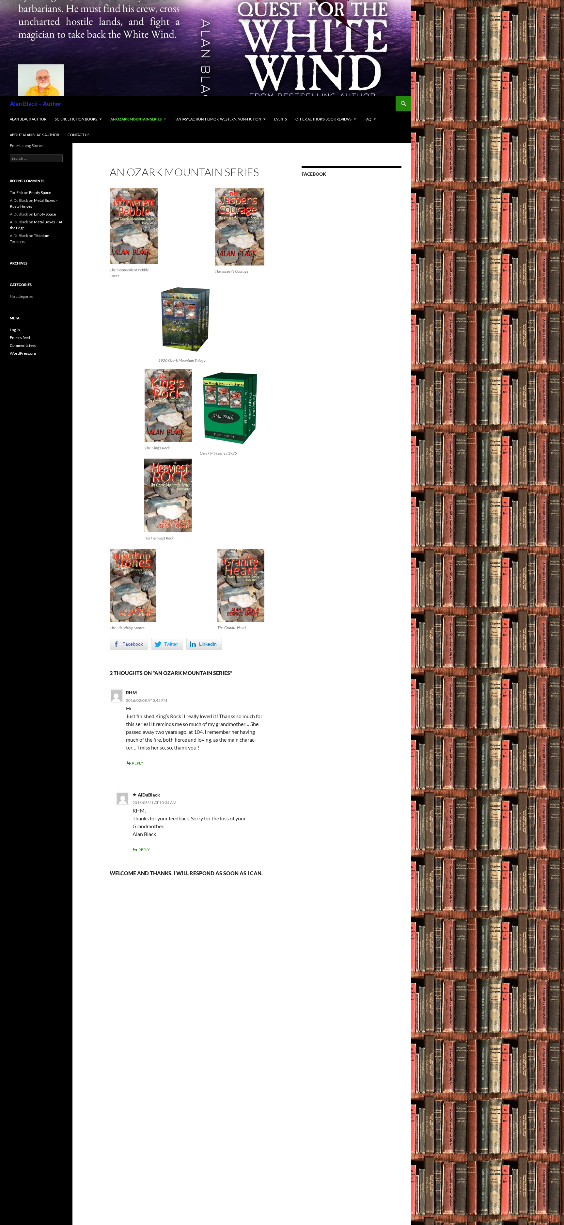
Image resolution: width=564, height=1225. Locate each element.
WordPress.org (23, 353)
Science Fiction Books (76, 119)
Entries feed (20, 337)
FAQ (368, 119)
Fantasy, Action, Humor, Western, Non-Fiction (218, 119)
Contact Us (78, 135)
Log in (15, 329)
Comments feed (23, 345)
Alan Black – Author (35, 103)
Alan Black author (28, 119)
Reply (137, 763)
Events (280, 119)
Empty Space (40, 192)
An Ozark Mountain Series (136, 119)
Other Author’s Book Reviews (323, 119)
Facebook (314, 174)
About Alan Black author (34, 135)
